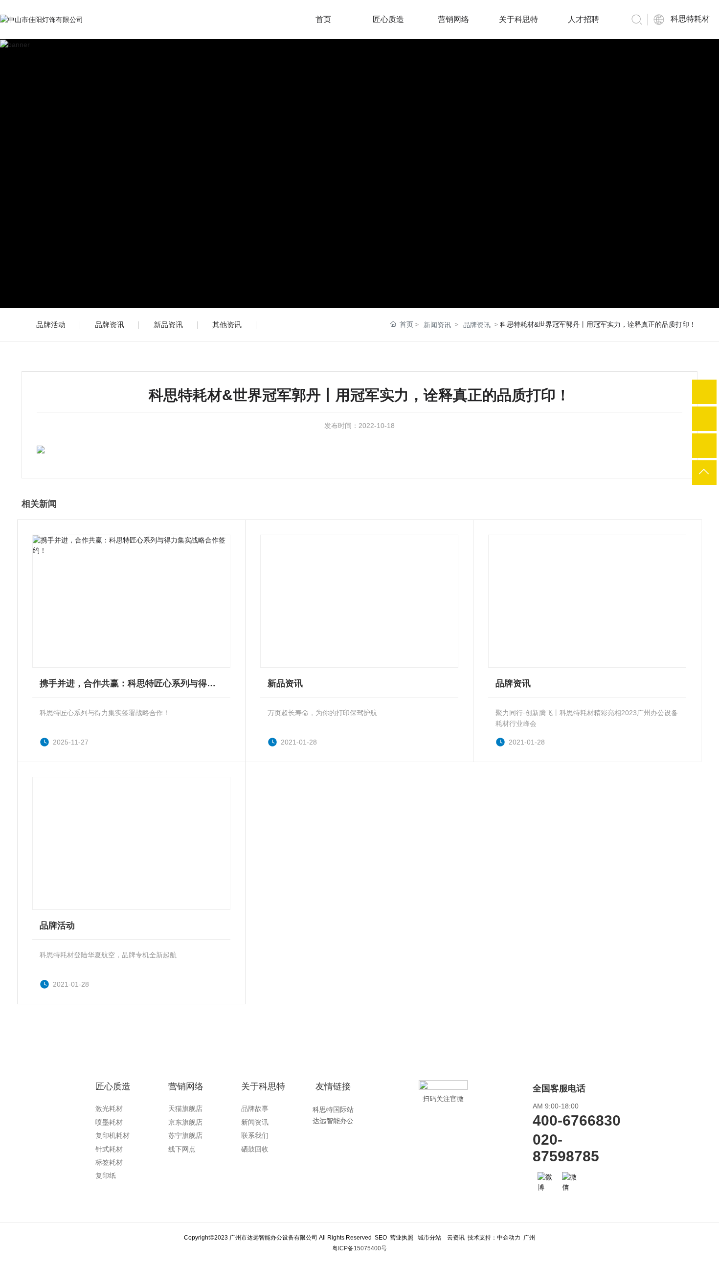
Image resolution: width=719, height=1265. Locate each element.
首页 (323, 19)
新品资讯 (168, 324)
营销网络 (453, 19)
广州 (529, 1237)
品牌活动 (51, 324)
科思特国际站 (333, 1109)
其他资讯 (227, 324)
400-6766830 (577, 1120)
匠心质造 (388, 19)
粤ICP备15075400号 (359, 1248)
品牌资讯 (109, 324)
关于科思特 (518, 19)
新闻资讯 (437, 325)
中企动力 (508, 1237)
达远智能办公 (333, 1121)
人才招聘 (583, 19)
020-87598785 (566, 1147)
